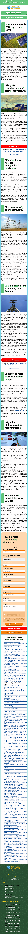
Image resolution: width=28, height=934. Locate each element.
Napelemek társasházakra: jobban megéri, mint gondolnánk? (15, 750)
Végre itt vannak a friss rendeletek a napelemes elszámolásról (15, 833)
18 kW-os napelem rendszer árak (12, 928)
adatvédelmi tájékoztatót (12, 614)
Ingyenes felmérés (14, 17)
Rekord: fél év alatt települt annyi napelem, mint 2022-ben (15, 815)
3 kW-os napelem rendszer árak (12, 904)
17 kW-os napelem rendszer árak (12, 926)
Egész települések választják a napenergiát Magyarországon (15, 644)
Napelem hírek (8, 894)
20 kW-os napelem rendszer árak (12, 931)
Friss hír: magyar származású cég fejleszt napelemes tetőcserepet (15, 647)
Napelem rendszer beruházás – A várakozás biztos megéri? (15, 795)
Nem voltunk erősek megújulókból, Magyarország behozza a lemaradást (15, 674)
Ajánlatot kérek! (14, 13)
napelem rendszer (19, 410)
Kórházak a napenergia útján (12, 699)
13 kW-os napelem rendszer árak (12, 920)
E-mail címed (6, 598)
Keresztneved (7, 586)
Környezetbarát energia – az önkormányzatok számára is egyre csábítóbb (15, 696)
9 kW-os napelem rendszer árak (12, 914)
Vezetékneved (7, 580)
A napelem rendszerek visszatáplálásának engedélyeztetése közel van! (15, 776)
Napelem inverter (9, 893)
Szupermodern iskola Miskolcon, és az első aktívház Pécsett (15, 737)
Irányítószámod (7, 563)
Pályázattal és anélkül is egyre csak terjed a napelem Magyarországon (15, 719)
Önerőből (8, 151)
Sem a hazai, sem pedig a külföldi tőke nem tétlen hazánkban (15, 716)
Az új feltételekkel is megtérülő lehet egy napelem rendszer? (15, 830)
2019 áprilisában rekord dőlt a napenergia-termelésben (15, 707)
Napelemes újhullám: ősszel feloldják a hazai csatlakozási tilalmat (15, 789)
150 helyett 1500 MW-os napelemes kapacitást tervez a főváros (15, 780)
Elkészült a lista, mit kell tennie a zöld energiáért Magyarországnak (15, 686)
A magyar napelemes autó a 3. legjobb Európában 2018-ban (15, 671)
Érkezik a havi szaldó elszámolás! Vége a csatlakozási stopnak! (15, 824)
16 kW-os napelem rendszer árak (12, 925)
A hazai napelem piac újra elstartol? (14, 803)
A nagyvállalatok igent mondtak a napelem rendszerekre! (15, 854)
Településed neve (8, 568)
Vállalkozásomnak (17, 151)
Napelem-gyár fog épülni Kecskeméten (15, 754)
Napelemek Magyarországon (12, 642)
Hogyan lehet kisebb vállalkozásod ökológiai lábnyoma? (15, 740)
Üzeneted (5, 604)
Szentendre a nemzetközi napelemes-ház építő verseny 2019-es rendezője (15, 689)
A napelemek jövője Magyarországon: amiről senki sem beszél (15, 827)
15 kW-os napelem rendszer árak (12, 923)
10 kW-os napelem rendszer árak (12, 915)
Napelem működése (9, 888)
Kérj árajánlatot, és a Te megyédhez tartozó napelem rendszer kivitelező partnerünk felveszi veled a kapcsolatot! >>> (14, 2)
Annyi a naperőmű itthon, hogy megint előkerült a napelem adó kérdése (15, 680)
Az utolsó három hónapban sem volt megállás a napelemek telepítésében (15, 713)
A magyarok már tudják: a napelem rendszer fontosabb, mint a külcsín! (15, 783)
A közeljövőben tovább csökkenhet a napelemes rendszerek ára (15, 701)
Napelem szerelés (9, 889)
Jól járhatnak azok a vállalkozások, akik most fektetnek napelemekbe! (15, 798)
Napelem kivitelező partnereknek (12, 885)
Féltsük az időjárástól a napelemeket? (14, 752)
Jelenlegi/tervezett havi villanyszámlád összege (10, 548)
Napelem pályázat (9, 891)
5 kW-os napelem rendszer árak (12, 907)
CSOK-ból (12, 149)
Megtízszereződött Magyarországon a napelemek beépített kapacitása (15, 759)
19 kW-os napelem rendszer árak (12, 929)
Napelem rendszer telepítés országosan (14, 897)
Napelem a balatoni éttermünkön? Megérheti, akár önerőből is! (15, 860)
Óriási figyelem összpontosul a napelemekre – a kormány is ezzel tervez (15, 766)
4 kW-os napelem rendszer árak (12, 906)
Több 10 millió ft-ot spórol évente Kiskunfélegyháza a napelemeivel (15, 677)
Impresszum (14, 878)
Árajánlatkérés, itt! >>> (14, 632)
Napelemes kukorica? (10, 669)
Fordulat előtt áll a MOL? (11, 654)
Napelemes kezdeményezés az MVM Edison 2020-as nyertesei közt (15, 756)
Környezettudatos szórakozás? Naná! (14, 658)
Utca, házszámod (8, 574)
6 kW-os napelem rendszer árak (12, 909)
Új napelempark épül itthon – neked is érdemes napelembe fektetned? (15, 786)
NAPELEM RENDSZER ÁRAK (10, 901)
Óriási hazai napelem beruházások (13, 649)
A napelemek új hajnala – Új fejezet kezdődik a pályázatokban (15, 806)
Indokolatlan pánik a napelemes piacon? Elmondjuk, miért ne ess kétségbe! (15, 842)
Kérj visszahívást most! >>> (14, 629)
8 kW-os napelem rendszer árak (12, 912)
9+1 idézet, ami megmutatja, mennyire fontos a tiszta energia (15, 747)
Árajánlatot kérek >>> (14, 146)
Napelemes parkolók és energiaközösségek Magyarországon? (15, 821)
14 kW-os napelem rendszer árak (12, 921)
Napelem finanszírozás (10, 896)
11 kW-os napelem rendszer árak (12, 917)
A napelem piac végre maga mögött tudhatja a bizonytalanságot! (15, 836)
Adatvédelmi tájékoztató (14, 879)
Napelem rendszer (9, 886)
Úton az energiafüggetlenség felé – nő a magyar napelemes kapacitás (15, 801)
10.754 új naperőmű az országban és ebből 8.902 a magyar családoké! (15, 725)
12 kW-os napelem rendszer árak (12, 918)
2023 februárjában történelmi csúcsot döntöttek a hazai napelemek (15, 772)
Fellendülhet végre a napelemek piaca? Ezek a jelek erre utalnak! (15, 809)
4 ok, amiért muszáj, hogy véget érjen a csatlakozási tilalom (15, 792)
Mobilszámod (7, 592)
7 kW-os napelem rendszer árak (12, 910)
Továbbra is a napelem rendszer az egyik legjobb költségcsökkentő (15, 731)
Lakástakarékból (21, 149)
